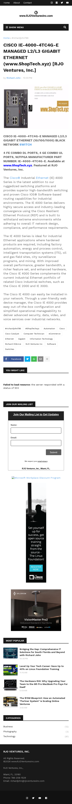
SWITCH (25, 144)
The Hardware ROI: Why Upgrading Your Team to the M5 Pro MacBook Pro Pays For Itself (44, 684)
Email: (14, 438)
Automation (49, 328)
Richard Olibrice (13, 344)
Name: (14, 425)
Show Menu (16, 27)
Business (36, 726)
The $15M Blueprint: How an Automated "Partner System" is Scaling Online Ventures (42, 701)
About (16, 2)
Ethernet (42, 177)
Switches (9, 349)
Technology (36, 736)
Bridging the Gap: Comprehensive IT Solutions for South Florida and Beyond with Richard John (42, 652)
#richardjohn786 (20, 38)
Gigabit (21, 339)
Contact (27, 2)
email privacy (43, 461)
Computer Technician (34, 334)
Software (51, 344)
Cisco (62, 328)
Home (6, 2)
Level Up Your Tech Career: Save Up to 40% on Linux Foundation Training (42, 667)
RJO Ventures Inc (34, 344)
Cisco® (15, 177)
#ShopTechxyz (32, 328)
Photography (36, 731)
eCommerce (54, 334)
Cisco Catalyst (12, 334)
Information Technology (41, 339)
